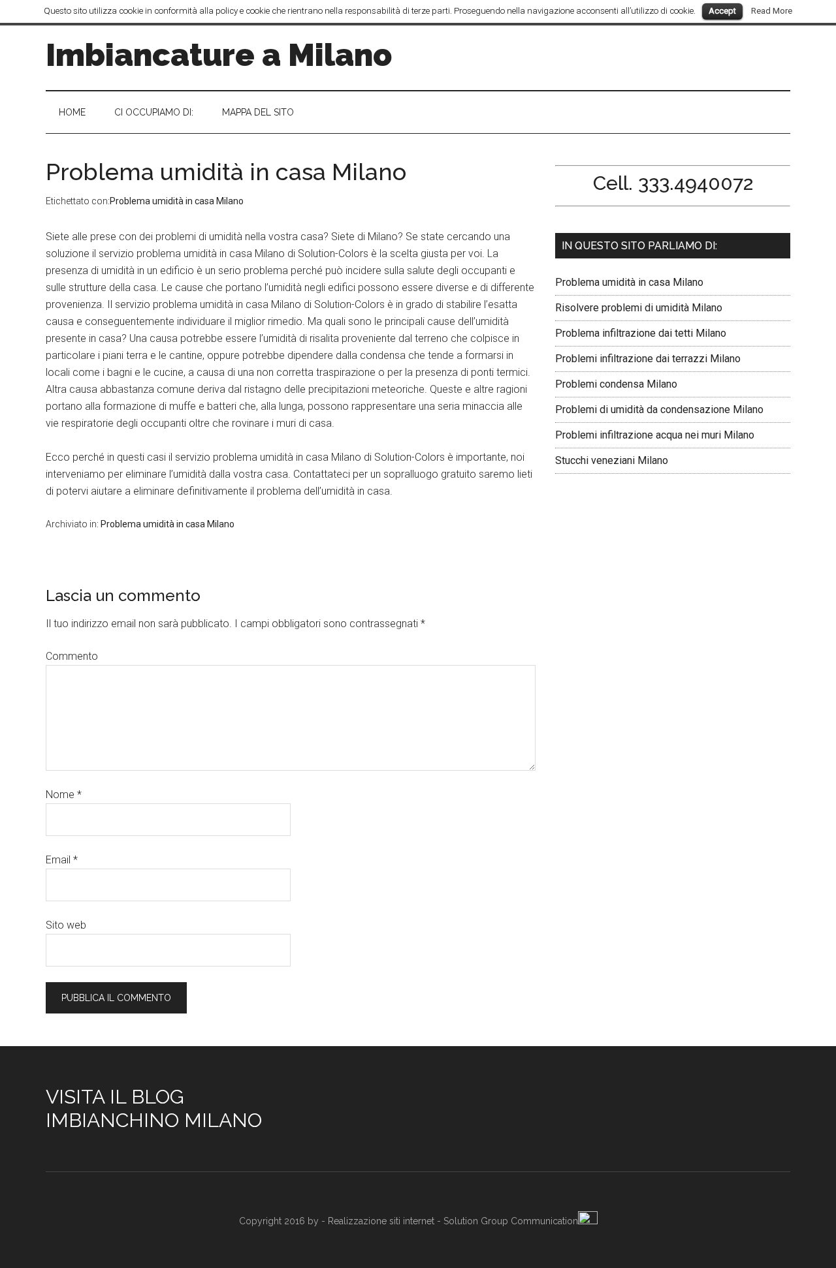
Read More (771, 11)
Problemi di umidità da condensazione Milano (659, 409)
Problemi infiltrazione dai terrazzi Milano (648, 358)
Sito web (66, 925)
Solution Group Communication (510, 1221)
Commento (72, 656)
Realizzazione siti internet (381, 1221)
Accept (722, 11)
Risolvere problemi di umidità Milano (638, 308)
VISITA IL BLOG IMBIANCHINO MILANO (154, 1108)
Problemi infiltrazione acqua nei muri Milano (654, 435)
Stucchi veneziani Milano (611, 460)
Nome (64, 794)
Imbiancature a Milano (219, 55)
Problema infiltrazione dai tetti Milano (640, 333)
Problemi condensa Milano (630, 384)
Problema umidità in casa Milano (177, 201)
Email (62, 860)
